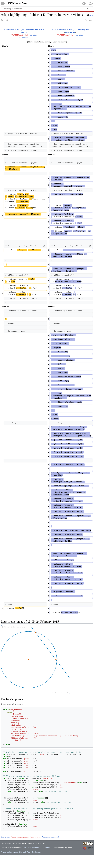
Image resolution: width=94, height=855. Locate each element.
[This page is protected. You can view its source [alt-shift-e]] (81, 20)
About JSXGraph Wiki (22, 852)
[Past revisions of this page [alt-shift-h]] (86, 20)
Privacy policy (6, 852)
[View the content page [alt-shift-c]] (2, 20)
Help (91, 15)
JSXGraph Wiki (18, 3)
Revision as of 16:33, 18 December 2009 (21, 30)
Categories (5, 837)
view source (70, 32)
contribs (33, 35)
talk (26, 35)
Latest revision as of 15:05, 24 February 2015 (70, 30)
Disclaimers (36, 852)
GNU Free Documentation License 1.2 (38, 847)
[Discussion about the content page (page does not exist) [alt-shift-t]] (7, 20)
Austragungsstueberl (50, 837)
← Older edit (24, 37)
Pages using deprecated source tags (25, 837)
